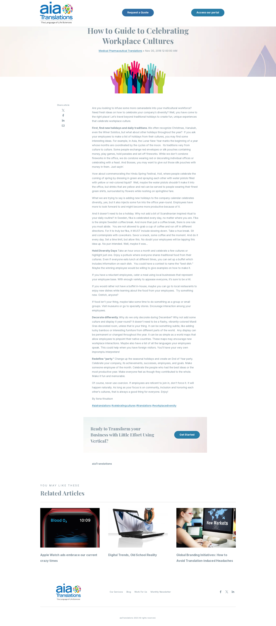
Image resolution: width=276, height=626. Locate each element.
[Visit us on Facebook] (220, 591)
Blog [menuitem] (128, 591)
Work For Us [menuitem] (140, 591)
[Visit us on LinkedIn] (233, 591)
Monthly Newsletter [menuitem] (161, 591)
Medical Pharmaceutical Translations (120, 50)
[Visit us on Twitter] (226, 591)
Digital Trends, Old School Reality (132, 555)
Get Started (187, 434)
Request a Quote (137, 12)
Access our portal (208, 12)
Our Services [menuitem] (116, 591)
